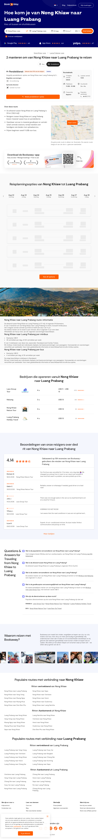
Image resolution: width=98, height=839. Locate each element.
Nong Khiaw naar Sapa (40, 691)
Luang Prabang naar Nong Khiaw (15, 715)
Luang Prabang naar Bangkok (43, 754)
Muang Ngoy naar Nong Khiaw (14, 722)
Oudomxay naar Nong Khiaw (42, 726)
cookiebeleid (17, 826)
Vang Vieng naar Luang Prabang (15, 778)
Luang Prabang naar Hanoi (13, 761)
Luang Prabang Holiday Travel (13, 418)
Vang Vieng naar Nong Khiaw (14, 719)
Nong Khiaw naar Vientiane (42, 695)
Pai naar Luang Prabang (41, 785)
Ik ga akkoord (25, 833)
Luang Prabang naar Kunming (43, 761)
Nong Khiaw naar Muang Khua (14, 702)
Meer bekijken (49, 534)
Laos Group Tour (82, 96)
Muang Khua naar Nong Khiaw (14, 726)
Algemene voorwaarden (60, 808)
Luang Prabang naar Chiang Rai (15, 764)
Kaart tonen (72, 123)
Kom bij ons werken (86, 805)
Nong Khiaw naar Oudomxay (42, 702)
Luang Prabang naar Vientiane (14, 754)
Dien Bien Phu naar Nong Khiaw (43, 729)
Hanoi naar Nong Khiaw (41, 722)
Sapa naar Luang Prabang (41, 781)
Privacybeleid (57, 805)
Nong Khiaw (38, 53)
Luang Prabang (55, 53)
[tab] (42, 64)
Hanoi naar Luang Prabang (42, 778)
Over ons (28, 805)
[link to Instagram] (50, 828)
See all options (49, 277)
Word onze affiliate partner (88, 811)
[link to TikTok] (55, 828)
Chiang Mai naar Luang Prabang (44, 774)
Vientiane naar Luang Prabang (14, 774)
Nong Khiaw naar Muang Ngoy (14, 698)
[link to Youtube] (60, 828)
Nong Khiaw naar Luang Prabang (15, 691)
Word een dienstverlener (87, 808)
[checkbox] (6, 36)
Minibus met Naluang (85, 576)
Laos (44, 53)
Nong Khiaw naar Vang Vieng (14, 695)
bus (69, 362)
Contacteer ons (6, 808)
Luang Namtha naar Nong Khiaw (44, 715)
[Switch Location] (27, 31)
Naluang (10, 399)
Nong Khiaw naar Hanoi (41, 698)
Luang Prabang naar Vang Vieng (15, 750)
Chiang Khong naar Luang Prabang (41, 790)
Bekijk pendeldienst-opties (34, 97)
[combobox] (15, 31)
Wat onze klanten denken (33, 811)
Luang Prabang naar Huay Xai (43, 750)
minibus (71, 347)
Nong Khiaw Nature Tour (11, 409)
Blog (27, 808)
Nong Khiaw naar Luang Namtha (44, 705)
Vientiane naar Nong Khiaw (42, 719)
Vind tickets (87, 31)
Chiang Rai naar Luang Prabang (15, 781)
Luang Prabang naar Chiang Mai (44, 757)
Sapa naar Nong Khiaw (12, 729)
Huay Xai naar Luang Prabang (14, 785)
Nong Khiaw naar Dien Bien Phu (15, 705)
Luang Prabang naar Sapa (41, 764)
